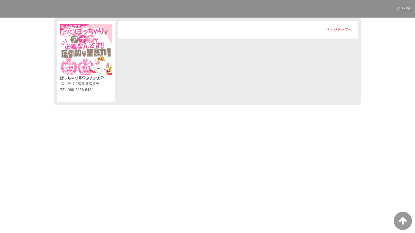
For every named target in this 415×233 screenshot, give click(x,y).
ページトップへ (339, 29)
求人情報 (404, 9)
